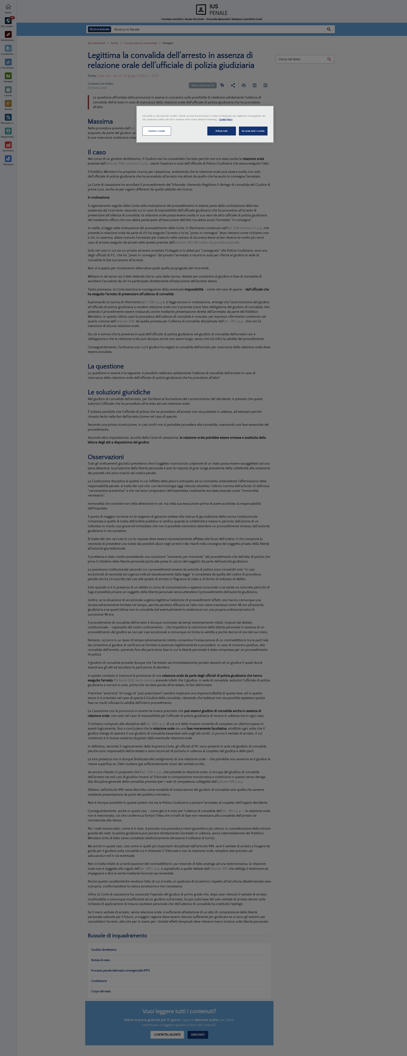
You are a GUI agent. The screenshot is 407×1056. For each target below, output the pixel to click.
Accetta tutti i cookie (253, 131)
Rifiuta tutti (221, 131)
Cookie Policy (226, 119)
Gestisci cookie (156, 131)
